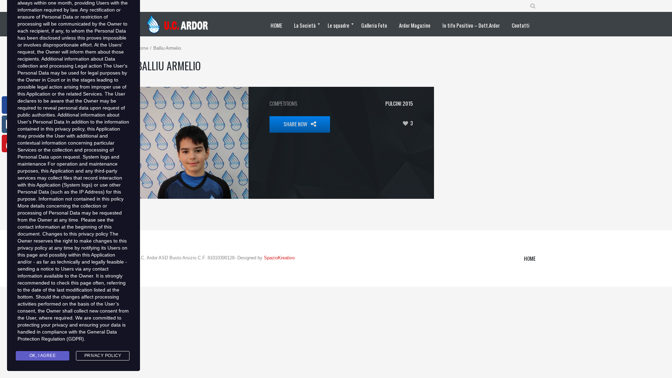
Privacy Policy (102, 355)
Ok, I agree (42, 355)
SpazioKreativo (279, 257)
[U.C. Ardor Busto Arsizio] (179, 24)
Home (142, 48)
